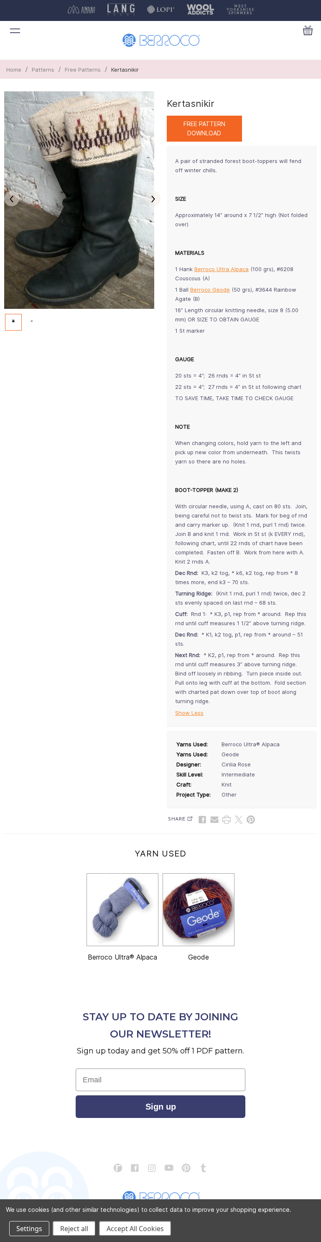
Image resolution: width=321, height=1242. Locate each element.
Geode (198, 957)
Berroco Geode (210, 289)
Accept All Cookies (135, 1228)
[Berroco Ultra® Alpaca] (122, 910)
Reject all (74, 1228)
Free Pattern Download (204, 128)
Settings (29, 1228)
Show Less (189, 712)
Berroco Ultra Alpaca (221, 269)
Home (13, 69)
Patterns (43, 69)
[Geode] (198, 910)
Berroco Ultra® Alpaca (122, 957)
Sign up (160, 1106)
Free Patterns (83, 69)
